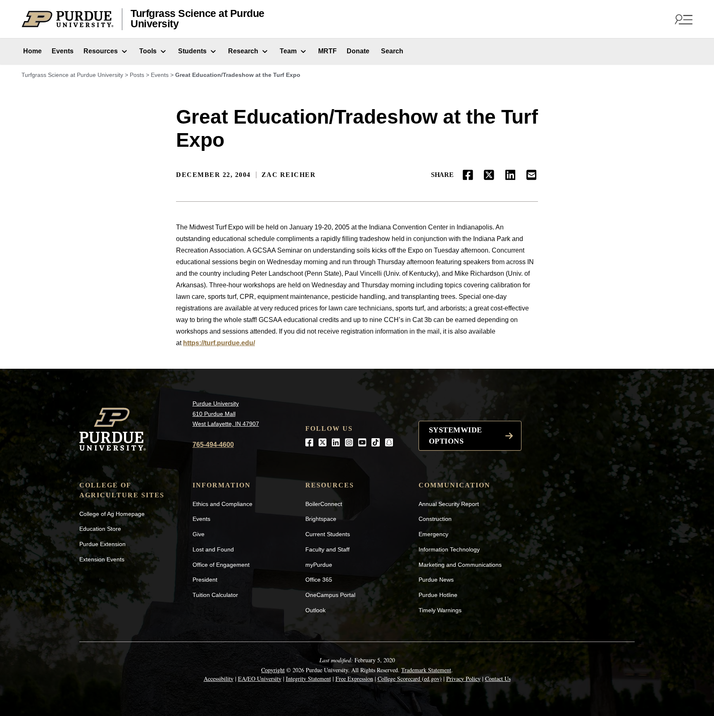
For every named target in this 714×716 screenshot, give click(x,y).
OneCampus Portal (330, 595)
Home (31, 51)
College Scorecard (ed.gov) (410, 679)
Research (243, 51)
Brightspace (320, 519)
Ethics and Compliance (222, 504)
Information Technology (449, 549)
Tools (148, 51)
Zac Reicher (289, 174)
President (205, 579)
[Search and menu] (683, 19)
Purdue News (436, 579)
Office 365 (318, 579)
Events (63, 51)
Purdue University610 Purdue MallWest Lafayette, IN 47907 (226, 413)
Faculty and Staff (327, 549)
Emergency (433, 534)
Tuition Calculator (215, 595)
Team (288, 51)
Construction (435, 519)
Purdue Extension (102, 544)
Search (391, 51)
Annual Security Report (449, 504)
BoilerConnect (323, 504)
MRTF (327, 51)
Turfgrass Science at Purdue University (197, 18)
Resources (100, 51)
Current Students (327, 534)
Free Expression (354, 679)
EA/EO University (259, 679)
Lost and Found (213, 549)
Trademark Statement (426, 670)
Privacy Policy (463, 679)
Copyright (273, 670)
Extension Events (101, 559)
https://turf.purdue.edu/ (219, 342)
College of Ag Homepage (112, 514)
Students (192, 51)
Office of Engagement (221, 564)
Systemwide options (455, 435)
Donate (358, 51)
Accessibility (218, 679)
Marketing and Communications (460, 564)
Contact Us (498, 679)
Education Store (100, 528)
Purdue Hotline (438, 595)
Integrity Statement (308, 679)
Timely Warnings (440, 610)
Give (199, 534)
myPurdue (318, 564)
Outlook (315, 610)
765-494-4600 (213, 444)
